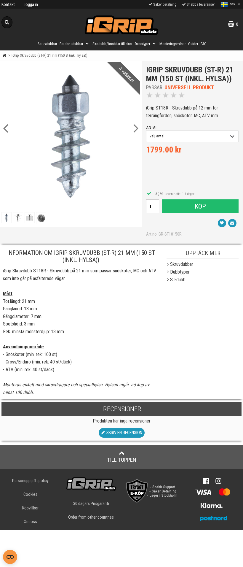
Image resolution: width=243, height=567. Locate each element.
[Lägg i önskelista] (222, 223)
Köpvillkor (30, 508)
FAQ (204, 44)
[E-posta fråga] (232, 223)
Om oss (30, 521)
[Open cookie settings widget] (10, 557)
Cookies (30, 494)
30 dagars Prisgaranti (91, 503)
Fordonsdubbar (71, 44)
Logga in (31, 4)
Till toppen (121, 459)
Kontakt (8, 4)
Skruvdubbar (47, 44)
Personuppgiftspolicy (30, 480)
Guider (193, 44)
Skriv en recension (123, 432)
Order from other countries (91, 517)
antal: (152, 127)
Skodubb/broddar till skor (112, 44)
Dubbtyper (142, 44)
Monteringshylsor (172, 44)
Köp (200, 206)
